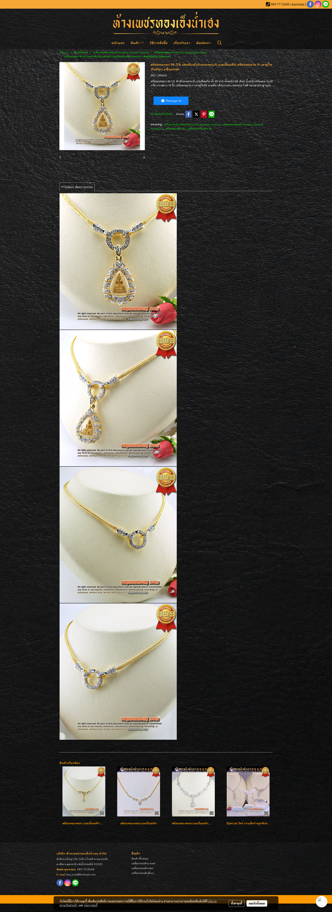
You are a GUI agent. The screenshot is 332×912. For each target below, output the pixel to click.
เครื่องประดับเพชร (143, 863)
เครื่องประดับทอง (142, 868)
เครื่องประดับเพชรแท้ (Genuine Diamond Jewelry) (192, 124)
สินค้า (135, 42)
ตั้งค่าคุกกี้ (236, 903)
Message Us (173, 100)
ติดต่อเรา (203, 42)
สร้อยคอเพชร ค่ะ (175, 128)
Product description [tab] (77, 187)
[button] (219, 42)
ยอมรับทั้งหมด (257, 903)
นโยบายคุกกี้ (91, 905)
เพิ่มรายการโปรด (162, 113)
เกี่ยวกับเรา (181, 42)
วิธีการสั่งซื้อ (159, 42)
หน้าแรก (118, 42)
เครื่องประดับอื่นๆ (142, 873)
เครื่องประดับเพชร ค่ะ (200, 128)
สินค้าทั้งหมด (139, 858)
